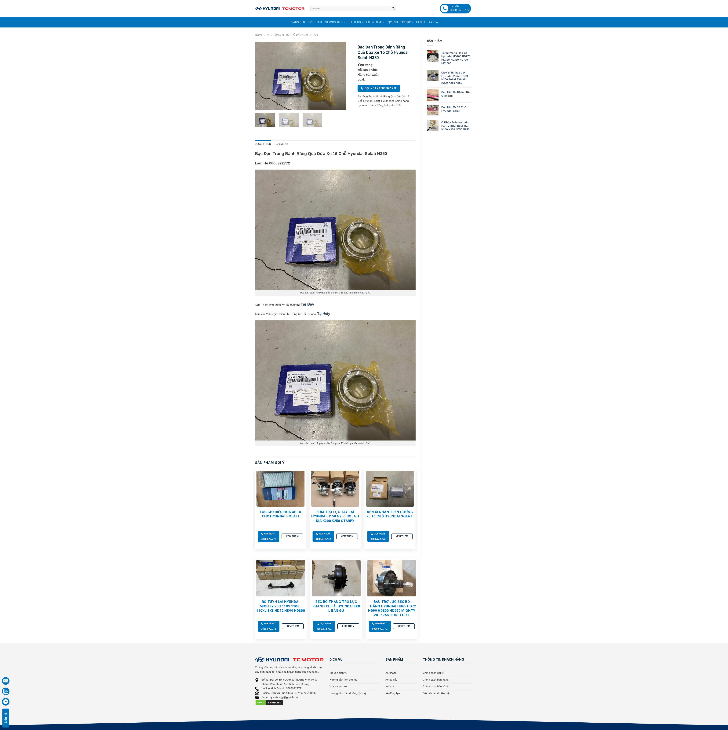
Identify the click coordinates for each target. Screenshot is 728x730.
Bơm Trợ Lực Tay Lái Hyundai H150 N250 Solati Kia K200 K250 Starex (335, 516)
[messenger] (6, 702)
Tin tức (405, 22)
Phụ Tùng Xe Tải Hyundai (365, 22)
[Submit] (393, 8)
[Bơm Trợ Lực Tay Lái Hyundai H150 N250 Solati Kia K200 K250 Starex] (335, 489)
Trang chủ (297, 22)
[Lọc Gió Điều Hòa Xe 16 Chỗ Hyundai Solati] (280, 489)
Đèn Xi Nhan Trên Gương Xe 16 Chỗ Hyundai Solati (390, 514)
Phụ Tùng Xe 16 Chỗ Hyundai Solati (292, 34)
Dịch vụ (393, 22)
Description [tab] (263, 144)
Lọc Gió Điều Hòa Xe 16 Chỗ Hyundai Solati (280, 514)
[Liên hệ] (6, 691)
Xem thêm (292, 536)
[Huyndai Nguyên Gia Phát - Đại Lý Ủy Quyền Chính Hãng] (280, 8)
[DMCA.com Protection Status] (269, 702)
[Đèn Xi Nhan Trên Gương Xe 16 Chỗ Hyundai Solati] (390, 489)
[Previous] (261, 76)
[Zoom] (259, 105)
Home (259, 34)
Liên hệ (421, 22)
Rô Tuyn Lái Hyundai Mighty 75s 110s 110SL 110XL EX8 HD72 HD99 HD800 (280, 606)
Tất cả (433, 22)
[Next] (339, 76)
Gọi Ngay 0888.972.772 (381, 88)
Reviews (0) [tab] (281, 144)
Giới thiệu (315, 22)
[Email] (6, 681)
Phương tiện (333, 22)
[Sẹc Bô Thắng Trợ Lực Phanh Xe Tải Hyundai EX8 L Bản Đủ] (336, 578)
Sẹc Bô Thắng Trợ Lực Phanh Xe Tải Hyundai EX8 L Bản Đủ (336, 606)
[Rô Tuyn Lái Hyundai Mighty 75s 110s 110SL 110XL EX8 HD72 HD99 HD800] (280, 578)
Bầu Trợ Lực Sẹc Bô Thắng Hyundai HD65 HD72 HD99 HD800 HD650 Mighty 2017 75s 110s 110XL (392, 608)
